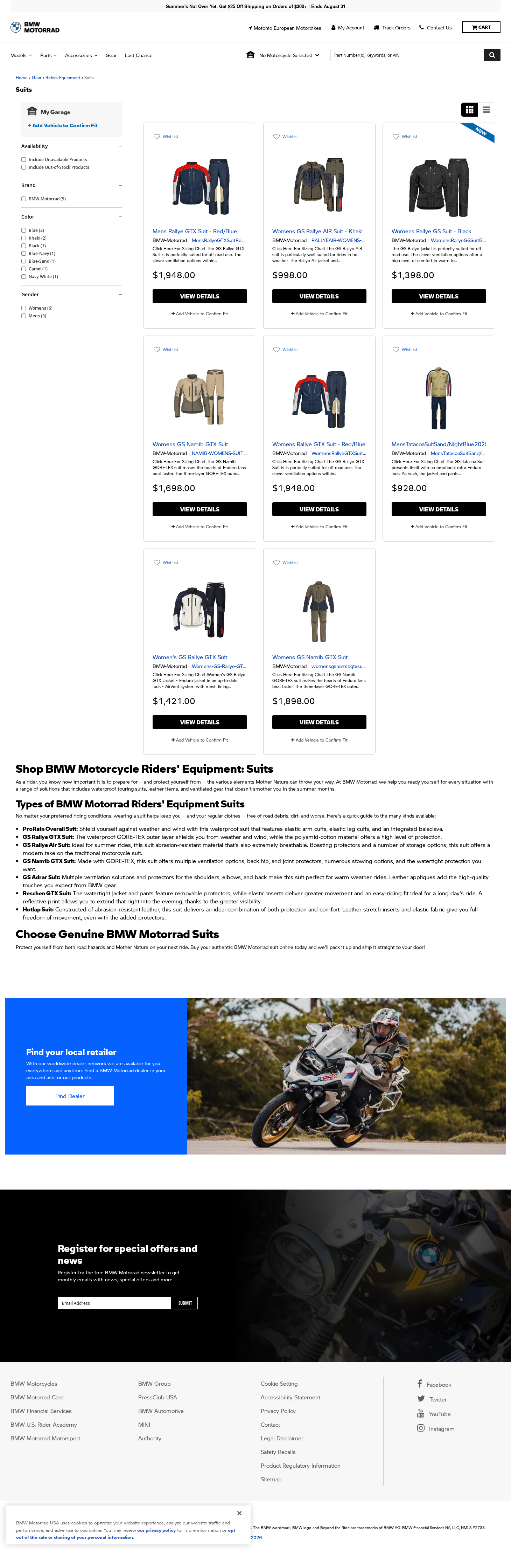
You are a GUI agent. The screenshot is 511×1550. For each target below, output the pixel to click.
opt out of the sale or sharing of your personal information (125, 1534)
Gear (111, 54)
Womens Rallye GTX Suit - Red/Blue (318, 444)
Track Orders (396, 27)
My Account (350, 27)
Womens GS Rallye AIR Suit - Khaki (317, 231)
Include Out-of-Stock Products (59, 167)
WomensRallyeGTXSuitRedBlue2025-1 (355, 452)
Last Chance (139, 54)
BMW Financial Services (41, 1411)
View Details (199, 296)
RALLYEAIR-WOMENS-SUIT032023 (351, 239)
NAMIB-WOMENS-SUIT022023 (227, 452)
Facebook (438, 1384)
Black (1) (37, 246)
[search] (415, 55)
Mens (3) (37, 316)
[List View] (486, 110)
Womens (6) (40, 308)
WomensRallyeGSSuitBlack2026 (467, 239)
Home (22, 78)
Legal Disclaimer (282, 1438)
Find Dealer (70, 1096)
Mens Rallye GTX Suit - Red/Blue (195, 231)
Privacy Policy (278, 1411)
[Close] (239, 1513)
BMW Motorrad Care (37, 1397)
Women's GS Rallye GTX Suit (190, 657)
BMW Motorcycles (33, 1383)
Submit (185, 1303)
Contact (270, 1424)
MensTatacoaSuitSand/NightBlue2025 (440, 444)
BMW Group (154, 1383)
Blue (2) (36, 230)
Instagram (441, 1429)
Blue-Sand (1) (42, 261)
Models (18, 54)
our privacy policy (156, 1530)
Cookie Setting (279, 1383)
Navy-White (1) (43, 277)
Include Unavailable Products (58, 160)
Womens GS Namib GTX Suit (190, 444)
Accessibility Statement (290, 1397)
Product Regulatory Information (301, 1465)
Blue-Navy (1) (42, 253)
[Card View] (469, 110)
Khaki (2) (38, 238)
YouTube (439, 1414)
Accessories (78, 54)
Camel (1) (38, 269)
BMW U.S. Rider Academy (43, 1424)
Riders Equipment (63, 78)
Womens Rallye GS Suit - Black (431, 231)
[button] (284, 27)
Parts (46, 54)
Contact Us (439, 27)
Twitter (437, 1399)
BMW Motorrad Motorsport (45, 1438)
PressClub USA (157, 1397)
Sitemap (271, 1479)
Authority (149, 1438)
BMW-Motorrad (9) (47, 199)
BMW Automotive (161, 1411)
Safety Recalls (278, 1452)
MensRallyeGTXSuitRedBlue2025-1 (232, 239)
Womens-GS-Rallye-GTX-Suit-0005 (231, 665)
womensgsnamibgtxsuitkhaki (344, 665)
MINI (144, 1424)
